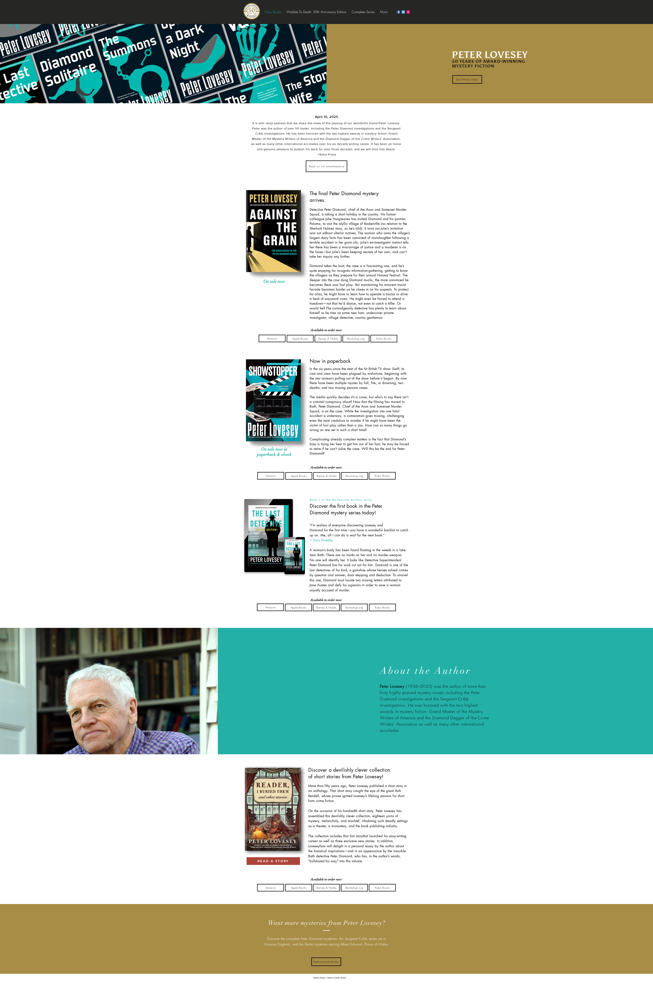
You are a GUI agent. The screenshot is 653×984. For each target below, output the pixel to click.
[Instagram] (408, 12)
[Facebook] (398, 12)
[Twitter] (403, 12)
